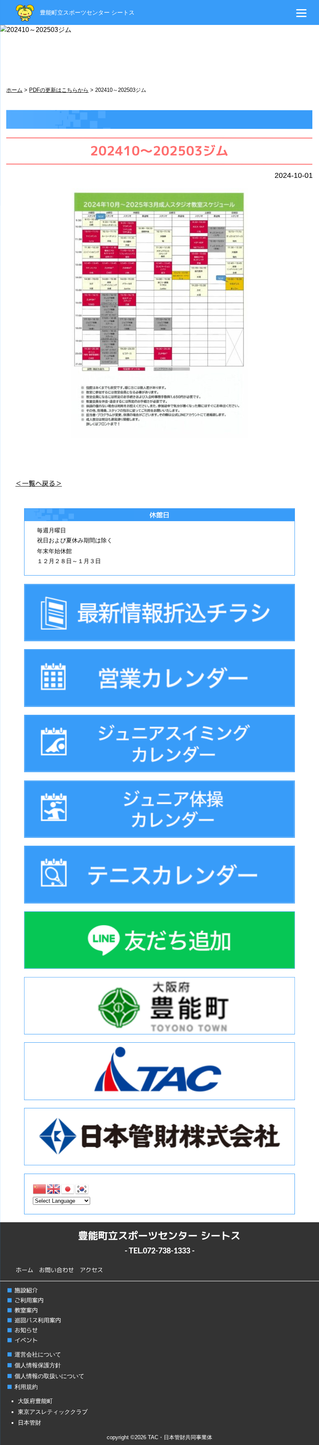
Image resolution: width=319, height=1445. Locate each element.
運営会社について (38, 1354)
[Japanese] (68, 1188)
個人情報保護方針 (38, 1365)
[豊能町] (160, 1005)
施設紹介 (26, 1290)
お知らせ (26, 1330)
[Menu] (301, 12)
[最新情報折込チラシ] (160, 612)
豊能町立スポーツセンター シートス (87, 12)
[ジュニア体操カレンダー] (160, 809)
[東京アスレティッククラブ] (160, 1071)
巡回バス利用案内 (38, 1320)
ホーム (24, 1270)
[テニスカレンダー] (160, 874)
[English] (54, 1188)
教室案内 (26, 1310)
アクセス (91, 1270)
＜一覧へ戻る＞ (38, 483)
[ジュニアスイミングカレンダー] (160, 743)
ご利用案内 (29, 1300)
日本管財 (29, 1422)
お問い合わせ (56, 1270)
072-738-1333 (166, 1251)
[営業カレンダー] (160, 678)
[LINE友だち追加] (160, 940)
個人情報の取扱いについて (49, 1376)
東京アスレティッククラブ (53, 1411)
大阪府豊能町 (35, 1401)
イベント (26, 1340)
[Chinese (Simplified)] (40, 1188)
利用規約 (26, 1386)
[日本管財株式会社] (160, 1136)
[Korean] (82, 1188)
